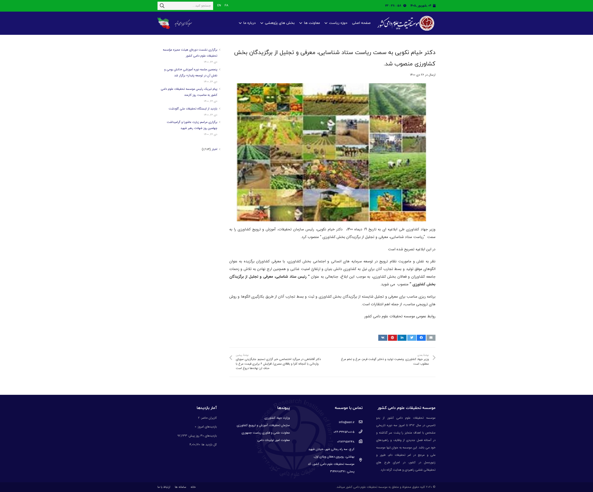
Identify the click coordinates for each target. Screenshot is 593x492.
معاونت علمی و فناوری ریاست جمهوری (266, 432)
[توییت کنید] (411, 338)
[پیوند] (405, 23)
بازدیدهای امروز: (206, 426)
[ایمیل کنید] (430, 338)
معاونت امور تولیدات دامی (273, 440)
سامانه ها (180, 487)
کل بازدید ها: (208, 444)
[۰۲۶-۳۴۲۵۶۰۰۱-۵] (358, 432)
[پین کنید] (392, 338)
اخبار (214, 149)
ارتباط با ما (164, 487)
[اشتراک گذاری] (421, 338)
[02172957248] (358, 442)
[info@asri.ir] (358, 422)
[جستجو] (162, 5)
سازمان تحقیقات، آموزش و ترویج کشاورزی (263, 425)
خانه (193, 487)
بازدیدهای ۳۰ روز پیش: (202, 435)
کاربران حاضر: (208, 417)
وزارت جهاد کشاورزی (277, 417)
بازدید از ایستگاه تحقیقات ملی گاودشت (193, 108)
